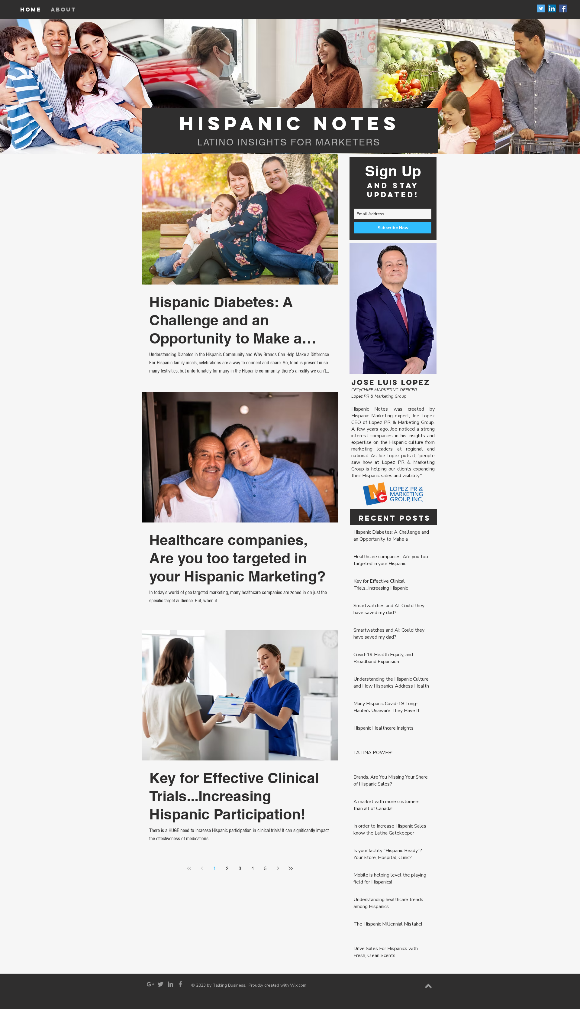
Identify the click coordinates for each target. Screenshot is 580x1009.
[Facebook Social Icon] (563, 8)
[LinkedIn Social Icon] (552, 8)
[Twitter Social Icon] (541, 8)
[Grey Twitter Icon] (160, 984)
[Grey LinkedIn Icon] (170, 984)
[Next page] (277, 868)
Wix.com (298, 985)
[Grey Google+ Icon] (150, 984)
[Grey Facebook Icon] (180, 984)
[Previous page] (201, 868)
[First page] (189, 868)
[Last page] (290, 868)
